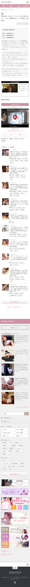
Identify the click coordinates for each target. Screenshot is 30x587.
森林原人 (4, 454)
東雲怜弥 (17, 175)
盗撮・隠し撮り (21, 248)
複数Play (3, 140)
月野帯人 (10, 451)
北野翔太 (14, 445)
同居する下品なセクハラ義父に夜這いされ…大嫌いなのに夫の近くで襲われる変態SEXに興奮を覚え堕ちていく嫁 (19, 154)
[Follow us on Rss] (15, 582)
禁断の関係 (13, 158)
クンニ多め (19, 295)
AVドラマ (23, 175)
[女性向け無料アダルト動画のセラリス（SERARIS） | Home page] (8, 2)
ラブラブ (5, 429)
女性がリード (19, 436)
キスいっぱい (5, 463)
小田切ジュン (5, 445)
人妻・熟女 (25, 158)
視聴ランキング (6, 421)
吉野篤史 (16, 293)
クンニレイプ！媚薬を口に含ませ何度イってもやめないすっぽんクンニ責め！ (21, 352)
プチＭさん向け (6, 432)
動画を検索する (14, 302)
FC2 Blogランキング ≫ (7, 554)
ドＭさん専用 (19, 432)
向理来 (17, 451)
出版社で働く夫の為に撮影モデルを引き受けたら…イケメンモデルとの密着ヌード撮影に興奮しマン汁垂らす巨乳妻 (19, 170)
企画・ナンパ (6, 436)
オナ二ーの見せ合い (22, 236)
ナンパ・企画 (14, 248)
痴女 (24, 207)
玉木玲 (4, 451)
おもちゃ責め (21, 466)
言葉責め (17, 209)
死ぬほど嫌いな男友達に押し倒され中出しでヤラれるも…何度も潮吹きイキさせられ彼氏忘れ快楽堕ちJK (21, 367)
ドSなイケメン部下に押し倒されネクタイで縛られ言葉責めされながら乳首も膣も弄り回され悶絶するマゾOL (22, 396)
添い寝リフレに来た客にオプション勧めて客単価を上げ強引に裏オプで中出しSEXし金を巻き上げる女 (19, 217)
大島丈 (12, 175)
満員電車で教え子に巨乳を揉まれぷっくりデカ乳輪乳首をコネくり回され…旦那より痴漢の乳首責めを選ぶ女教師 (19, 187)
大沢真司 (16, 442)
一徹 (10, 442)
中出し (22, 138)
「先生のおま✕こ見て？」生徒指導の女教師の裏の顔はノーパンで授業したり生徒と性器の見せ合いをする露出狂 (19, 230)
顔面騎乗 (22, 209)
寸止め (4, 466)
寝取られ (11, 138)
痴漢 (11, 193)
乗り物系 (19, 191)
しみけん (18, 448)
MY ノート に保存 (23, 23)
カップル (19, 460)
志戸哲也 (4, 448)
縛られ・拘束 (11, 466)
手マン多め (16, 195)
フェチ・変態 (19, 429)
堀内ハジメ (17, 277)
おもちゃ (22, 193)
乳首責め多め (16, 193)
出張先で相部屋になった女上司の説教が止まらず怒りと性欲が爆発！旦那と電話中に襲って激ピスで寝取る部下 (19, 272)
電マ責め (4, 469)
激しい (23, 279)
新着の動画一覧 (6, 418)
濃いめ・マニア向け (8, 9)
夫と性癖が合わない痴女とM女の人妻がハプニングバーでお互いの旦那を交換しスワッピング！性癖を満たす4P (19, 203)
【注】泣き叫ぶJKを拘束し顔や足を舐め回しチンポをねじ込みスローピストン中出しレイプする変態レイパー (21, 339)
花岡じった (5, 138)
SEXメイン (17, 138)
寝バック (16, 250)
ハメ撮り (17, 177)
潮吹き (26, 160)
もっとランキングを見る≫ (22, 407)
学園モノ (19, 234)
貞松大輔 (21, 445)
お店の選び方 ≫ (5, 551)
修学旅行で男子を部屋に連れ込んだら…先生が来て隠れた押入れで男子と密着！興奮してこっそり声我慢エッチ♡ (19, 289)
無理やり (17, 160)
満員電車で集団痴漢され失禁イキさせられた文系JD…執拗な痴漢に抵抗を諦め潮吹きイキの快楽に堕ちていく (21, 382)
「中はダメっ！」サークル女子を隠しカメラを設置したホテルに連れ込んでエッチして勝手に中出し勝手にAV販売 (19, 244)
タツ (12, 277)
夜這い (22, 160)
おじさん (12, 160)
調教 (10, 469)
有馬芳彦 (4, 442)
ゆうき (22, 277)
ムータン (23, 451)
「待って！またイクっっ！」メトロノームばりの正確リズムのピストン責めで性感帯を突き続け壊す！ (19, 258)
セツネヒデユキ (14, 262)
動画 (2, 9)
